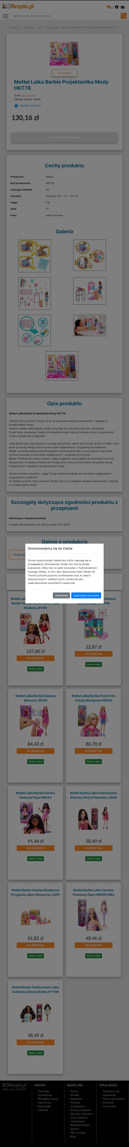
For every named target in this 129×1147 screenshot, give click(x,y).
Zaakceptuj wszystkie (86, 595)
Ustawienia (61, 595)
